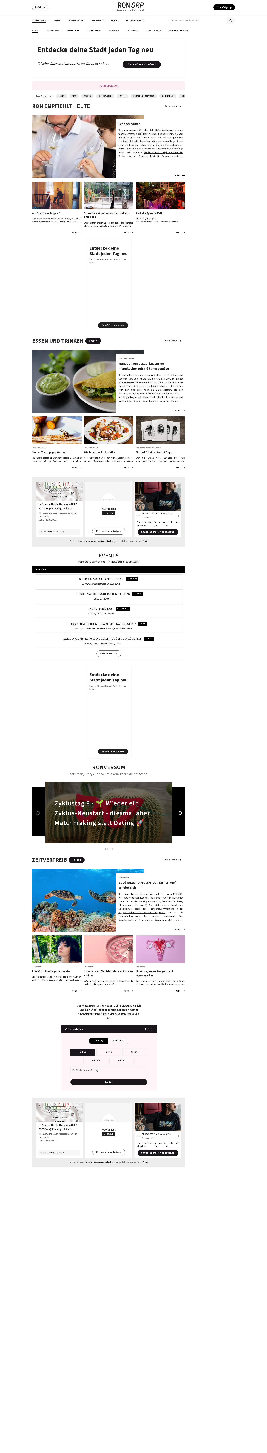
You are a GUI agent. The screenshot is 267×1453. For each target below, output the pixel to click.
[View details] (108, 146)
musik (122, 96)
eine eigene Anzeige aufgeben (99, 541)
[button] (35, 30)
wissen (87, 96)
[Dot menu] (178, 515)
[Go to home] (131, 5)
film (74, 96)
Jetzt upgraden (108, 86)
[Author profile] (138, 515)
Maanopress (108, 509)
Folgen (93, 340)
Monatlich (118, 1040)
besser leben (105, 96)
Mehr (177, 175)
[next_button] (180, 813)
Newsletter (76, 20)
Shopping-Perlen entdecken (158, 532)
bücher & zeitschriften (144, 96)
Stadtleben (39, 20)
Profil (145, 541)
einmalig (98, 1040)
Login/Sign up (224, 7)
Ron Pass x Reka (135, 20)
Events (57, 20)
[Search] (231, 20)
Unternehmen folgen (108, 531)
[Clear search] (224, 20)
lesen (61, 96)
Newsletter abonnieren (141, 64)
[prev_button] (38, 813)
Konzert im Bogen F (145, 221)
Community (97, 20)
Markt (115, 20)
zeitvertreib (167, 96)
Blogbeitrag (128, 397)
